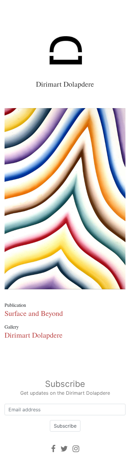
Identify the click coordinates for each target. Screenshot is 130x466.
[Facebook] (53, 448)
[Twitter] (64, 448)
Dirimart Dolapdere (65, 84)
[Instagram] (76, 448)
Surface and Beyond (34, 313)
